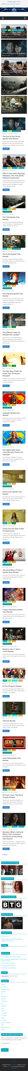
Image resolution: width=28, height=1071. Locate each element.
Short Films (3, 1020)
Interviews (3, 999)
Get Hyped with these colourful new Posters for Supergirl (13, 452)
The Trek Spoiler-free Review (12, 4)
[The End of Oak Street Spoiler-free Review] (14, 49)
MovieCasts (4, 1006)
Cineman (12, 36)
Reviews (13, 31)
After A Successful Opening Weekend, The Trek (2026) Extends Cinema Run (13, 71)
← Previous (4, 855)
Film (9, 31)
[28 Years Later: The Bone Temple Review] (14, 782)
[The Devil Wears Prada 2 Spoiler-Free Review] (14, 555)
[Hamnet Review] (14, 708)
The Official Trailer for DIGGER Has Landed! (11, 333)
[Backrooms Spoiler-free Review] (14, 476)
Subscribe (5, 1050)
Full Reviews (14, 680)
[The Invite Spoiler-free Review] (14, 105)
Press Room (21, 168)
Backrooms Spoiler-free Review (12, 493)
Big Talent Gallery (5, 989)
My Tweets (3, 949)
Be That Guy (4, 987)
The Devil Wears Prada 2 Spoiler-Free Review (12, 571)
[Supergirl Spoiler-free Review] (14, 397)
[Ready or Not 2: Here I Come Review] (14, 634)
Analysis (3, 984)
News (2, 1008)
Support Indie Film (5, 1027)
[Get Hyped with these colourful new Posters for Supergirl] (14, 437)
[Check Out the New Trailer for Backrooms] (14, 516)
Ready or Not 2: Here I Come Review (12, 650)
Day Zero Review (5, 936)
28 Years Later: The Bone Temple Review (13, 796)
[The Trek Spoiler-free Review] (14, 25)
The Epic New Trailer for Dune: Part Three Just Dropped (12, 373)
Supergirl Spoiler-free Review (11, 414)
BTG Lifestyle (14, 133)
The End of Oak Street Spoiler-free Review (13, 53)
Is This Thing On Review (12, 686)
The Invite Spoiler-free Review (10, 110)
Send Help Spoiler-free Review (12, 759)
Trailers (13, 327)
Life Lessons (4, 1001)
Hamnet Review (9, 721)
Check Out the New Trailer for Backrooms (13, 530)
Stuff (2, 1025)
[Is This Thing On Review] (14, 673)
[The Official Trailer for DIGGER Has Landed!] (14, 320)
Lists (2, 1003)
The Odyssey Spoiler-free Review (13, 295)
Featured (5, 31)
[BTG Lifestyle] (14, 8)
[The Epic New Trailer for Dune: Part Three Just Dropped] (14, 358)
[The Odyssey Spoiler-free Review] (14, 278)
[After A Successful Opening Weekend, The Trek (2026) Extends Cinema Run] (14, 67)
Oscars (2, 1011)
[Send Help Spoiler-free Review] (14, 743)
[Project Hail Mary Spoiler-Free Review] (14, 594)
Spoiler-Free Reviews (21, 31)
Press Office (14, 168)
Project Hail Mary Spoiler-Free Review (13, 611)
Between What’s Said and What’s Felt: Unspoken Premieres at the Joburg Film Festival (13, 835)
